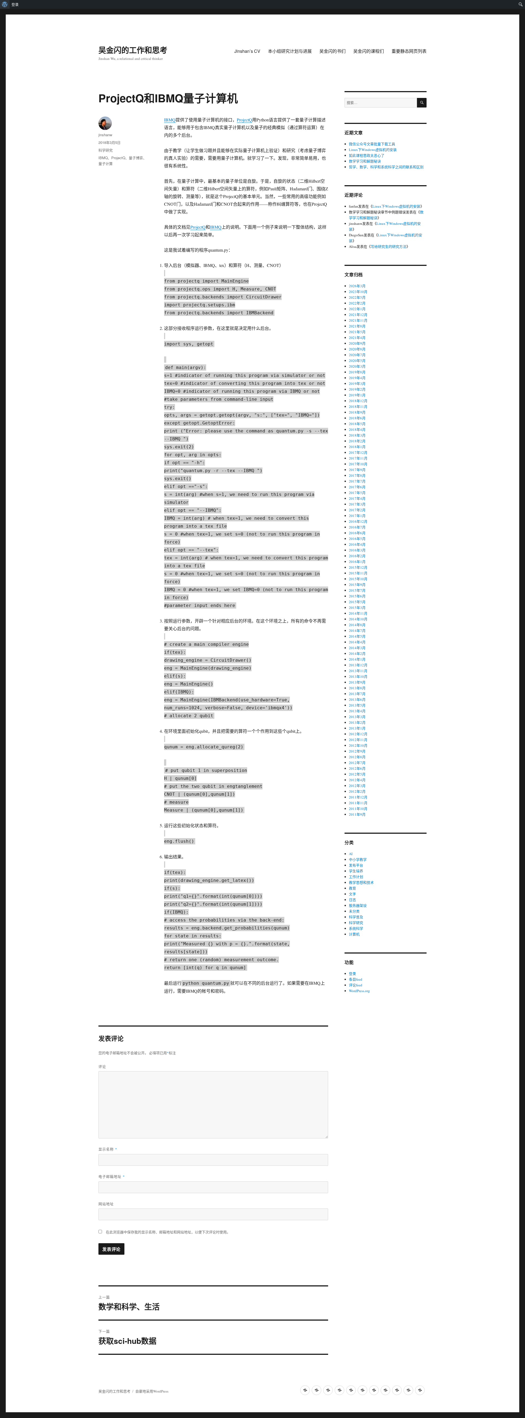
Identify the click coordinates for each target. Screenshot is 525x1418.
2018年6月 (357, 417)
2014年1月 (357, 659)
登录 (15, 4)
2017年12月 (358, 452)
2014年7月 (357, 630)
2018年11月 (358, 406)
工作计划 (356, 876)
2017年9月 (357, 469)
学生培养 (356, 870)
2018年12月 (358, 400)
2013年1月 (357, 728)
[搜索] (422, 102)
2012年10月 (358, 745)
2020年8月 (357, 349)
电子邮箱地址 (111, 1176)
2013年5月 (357, 705)
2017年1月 (357, 515)
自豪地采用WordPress (151, 1391)
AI (350, 853)
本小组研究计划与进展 (290, 51)
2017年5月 (357, 492)
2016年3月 (357, 550)
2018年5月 (357, 423)
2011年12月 (358, 797)
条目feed (355, 979)
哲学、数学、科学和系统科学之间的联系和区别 (386, 166)
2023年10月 (358, 291)
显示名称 (107, 1149)
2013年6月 (357, 699)
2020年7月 (357, 354)
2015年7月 (357, 590)
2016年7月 (357, 527)
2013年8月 (357, 687)
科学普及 (356, 916)
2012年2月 (357, 791)
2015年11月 (358, 573)
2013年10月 (358, 676)
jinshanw (105, 134)
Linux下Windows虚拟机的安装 (373, 149)
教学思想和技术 (361, 882)
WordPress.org (359, 990)
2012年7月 (357, 762)
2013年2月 (357, 722)
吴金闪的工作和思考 (132, 50)
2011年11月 (358, 802)
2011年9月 (357, 814)
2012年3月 (357, 785)
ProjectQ (244, 120)
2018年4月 (357, 429)
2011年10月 (358, 808)
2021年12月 (358, 314)
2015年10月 (358, 578)
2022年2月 (357, 303)
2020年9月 (357, 343)
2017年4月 (357, 498)
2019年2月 (357, 389)
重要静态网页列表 (409, 51)
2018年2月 (357, 440)
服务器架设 (358, 905)
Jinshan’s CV (247, 51)
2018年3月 (357, 435)
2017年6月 (357, 486)
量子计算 (105, 163)
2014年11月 (358, 613)
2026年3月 (357, 285)
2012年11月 (358, 739)
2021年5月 (357, 331)
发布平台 (356, 865)
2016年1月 (357, 561)
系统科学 (356, 928)
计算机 (354, 934)
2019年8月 (357, 372)
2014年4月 (357, 642)
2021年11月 (358, 320)
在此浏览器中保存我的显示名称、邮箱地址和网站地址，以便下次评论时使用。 (168, 1232)
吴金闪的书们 (332, 51)
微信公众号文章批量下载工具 (372, 143)
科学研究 (105, 150)
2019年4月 (357, 377)
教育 (352, 888)
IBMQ (170, 120)
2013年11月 (358, 670)
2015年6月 (357, 596)
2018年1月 (357, 446)
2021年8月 (357, 326)
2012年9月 (357, 751)
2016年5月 (357, 538)
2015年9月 (357, 584)
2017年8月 (357, 475)
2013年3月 (357, 716)
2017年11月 (358, 458)
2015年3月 (357, 607)
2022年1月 (357, 308)
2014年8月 (357, 624)
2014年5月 (357, 636)
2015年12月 (358, 567)
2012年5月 (357, 774)
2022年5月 (357, 297)
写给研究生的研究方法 (388, 246)
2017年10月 (358, 463)
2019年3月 (357, 383)
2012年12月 (358, 733)
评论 (102, 1066)
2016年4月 (357, 544)
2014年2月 (357, 653)
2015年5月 (357, 601)
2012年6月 (357, 768)
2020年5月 (357, 360)
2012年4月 (357, 779)
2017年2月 (357, 509)
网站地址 (106, 1203)
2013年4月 (357, 710)
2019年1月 (357, 395)
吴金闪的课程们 (368, 51)
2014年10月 (358, 619)
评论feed (355, 985)
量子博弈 (136, 157)
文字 (352, 893)
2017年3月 (357, 504)
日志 (352, 899)
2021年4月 (357, 337)
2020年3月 (357, 366)
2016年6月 (357, 532)
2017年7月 (357, 481)
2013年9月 (357, 682)
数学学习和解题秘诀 (365, 161)
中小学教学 (358, 859)
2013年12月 (358, 664)
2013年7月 (357, 693)
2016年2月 (357, 555)
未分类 (354, 911)
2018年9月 (357, 412)
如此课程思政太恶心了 (366, 155)
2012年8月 (357, 756)
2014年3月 (357, 647)
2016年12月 (358, 521)
